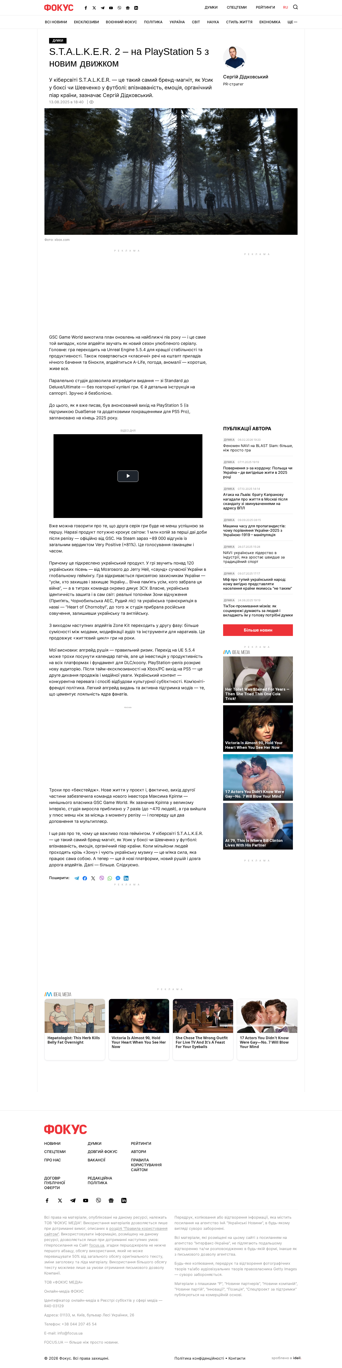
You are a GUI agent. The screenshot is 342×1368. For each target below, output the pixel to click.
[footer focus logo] (65, 1129)
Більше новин (258, 630)
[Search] (295, 7)
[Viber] (119, 8)
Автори (138, 1151)
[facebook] (47, 1200)
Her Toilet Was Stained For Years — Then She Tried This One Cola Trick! (257, 694)
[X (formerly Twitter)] (94, 8)
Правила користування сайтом (146, 1165)
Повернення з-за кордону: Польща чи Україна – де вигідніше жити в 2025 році (257, 472)
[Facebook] (86, 8)
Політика (153, 22)
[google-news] (111, 1200)
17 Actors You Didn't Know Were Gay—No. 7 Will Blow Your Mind (254, 794)
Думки (211, 7)
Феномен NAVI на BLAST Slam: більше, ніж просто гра (258, 448)
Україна (177, 22)
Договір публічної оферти (54, 1183)
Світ (196, 22)
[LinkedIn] (136, 8)
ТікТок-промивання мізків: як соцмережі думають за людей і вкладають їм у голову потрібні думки (258, 610)
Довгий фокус (102, 1151)
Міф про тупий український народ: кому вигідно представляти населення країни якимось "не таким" (257, 584)
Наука (213, 22)
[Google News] (128, 8)
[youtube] (85, 1200)
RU (285, 7)
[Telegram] (102, 8)
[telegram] (72, 1200)
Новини (52, 1143)
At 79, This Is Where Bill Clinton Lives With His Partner (254, 842)
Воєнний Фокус (121, 22)
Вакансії (96, 1160)
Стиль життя (239, 22)
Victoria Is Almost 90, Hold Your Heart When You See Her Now (254, 745)
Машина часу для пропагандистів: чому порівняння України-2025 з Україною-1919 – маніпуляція (254, 530)
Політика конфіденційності (199, 1358)
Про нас (52, 1160)
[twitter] (60, 1200)
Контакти (236, 1358)
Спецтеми (237, 7)
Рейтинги (265, 7)
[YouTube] (111, 8)
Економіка (270, 22)
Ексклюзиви (86, 22)
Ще (290, 22)
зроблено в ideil (286, 1358)
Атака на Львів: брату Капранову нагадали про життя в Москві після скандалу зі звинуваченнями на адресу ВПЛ (255, 501)
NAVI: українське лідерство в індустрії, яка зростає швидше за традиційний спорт (254, 557)
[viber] (98, 1200)
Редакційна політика (100, 1180)
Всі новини (56, 22)
